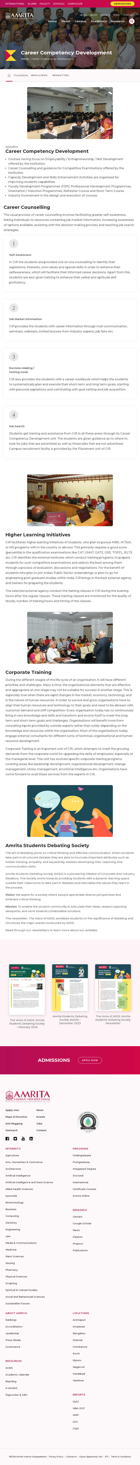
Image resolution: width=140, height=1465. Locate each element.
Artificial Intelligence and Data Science (29, 1182)
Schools (58, 3)
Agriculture (12, 1155)
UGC (75, 1421)
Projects (78, 1243)
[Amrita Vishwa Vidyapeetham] (19, 16)
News (83, 15)
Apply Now (90, 1060)
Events (105, 15)
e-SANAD (11, 1388)
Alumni (32, 3)
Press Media (13, 1340)
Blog (93, 15)
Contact (129, 15)
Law (8, 1236)
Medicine (11, 1249)
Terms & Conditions (121, 1456)
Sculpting (11, 1283)
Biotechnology (14, 1202)
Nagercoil (79, 1366)
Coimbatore (80, 1346)
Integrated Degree (84, 1168)
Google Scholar (82, 1223)
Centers (77, 1216)
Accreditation (13, 1326)
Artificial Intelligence (17, 1175)
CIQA (76, 1428)
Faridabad (79, 1373)
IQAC (76, 1401)
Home (25, 58)
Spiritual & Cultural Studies (21, 1290)
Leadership (12, 1333)
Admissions (122, 3)
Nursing (10, 1263)
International (14, 3)
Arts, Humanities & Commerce (24, 1162)
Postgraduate (81, 1162)
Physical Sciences (16, 1276)
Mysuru (77, 1360)
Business (10, 1209)
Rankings (11, 1319)
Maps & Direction (16, 1116)
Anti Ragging (13, 1123)
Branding (10, 1381)
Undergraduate (82, 1155)
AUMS (9, 1367)
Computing (12, 1215)
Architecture (13, 1168)
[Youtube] (23, 1138)
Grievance (71, 1456)
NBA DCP (79, 1408)
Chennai (77, 1340)
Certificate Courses (84, 1189)
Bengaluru (79, 1333)
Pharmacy (11, 1269)
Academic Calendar (17, 1374)
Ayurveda (11, 1195)
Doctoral (78, 1175)
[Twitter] (15, 1138)
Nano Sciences (14, 1256)
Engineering (12, 1229)
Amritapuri (79, 1319)
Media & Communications (21, 1242)
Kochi (76, 1353)
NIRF (76, 1415)
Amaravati (79, 1326)
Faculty (45, 3)
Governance (12, 1346)
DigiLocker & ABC (16, 1394)
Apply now (12, 1110)
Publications (80, 1250)
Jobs (116, 15)
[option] (70, 34)
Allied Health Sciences (19, 1189)
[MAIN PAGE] (9, 75)
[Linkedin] (31, 1138)
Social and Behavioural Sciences (25, 1296)
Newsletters (60, 75)
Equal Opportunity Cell (90, 1456)
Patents (78, 1236)
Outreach (11, 1130)
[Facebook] (7, 1138)
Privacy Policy (56, 1456)
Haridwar (78, 1380)
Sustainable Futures (17, 1303)
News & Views (39, 75)
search (132, 21)
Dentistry (11, 1222)
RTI (106, 1456)
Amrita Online (81, 1195)
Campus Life (75, 3)
